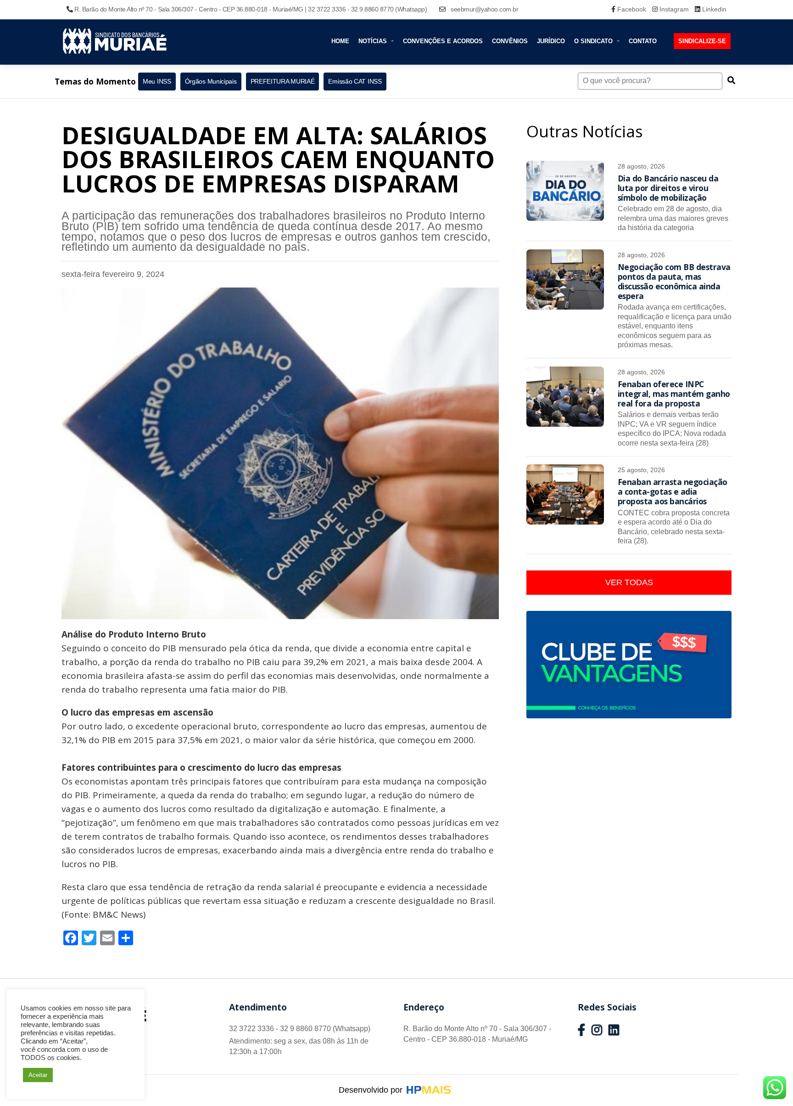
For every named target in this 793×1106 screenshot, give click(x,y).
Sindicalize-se (702, 41)
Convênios (510, 41)
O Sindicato (594, 41)
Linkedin (713, 9)
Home (340, 41)
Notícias (373, 41)
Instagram (674, 9)
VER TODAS (629, 582)
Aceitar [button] (37, 1075)
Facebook (631, 9)
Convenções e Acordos (443, 41)
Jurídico (551, 41)
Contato (643, 41)
